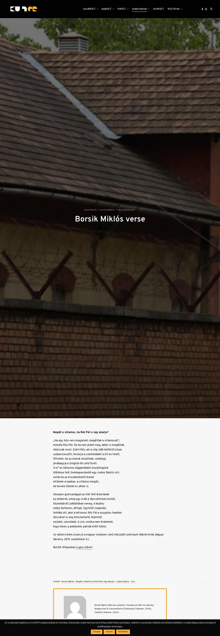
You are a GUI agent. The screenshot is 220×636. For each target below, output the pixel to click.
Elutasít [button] (109, 631)
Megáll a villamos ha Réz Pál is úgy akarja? (95, 581)
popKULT (107, 9)
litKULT (121, 9)
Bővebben (123, 631)
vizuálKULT (89, 9)
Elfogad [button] (96, 631)
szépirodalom (139, 9)
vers (119, 210)
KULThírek (174, 9)
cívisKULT (158, 9)
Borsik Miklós (91, 210)
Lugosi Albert (84, 547)
